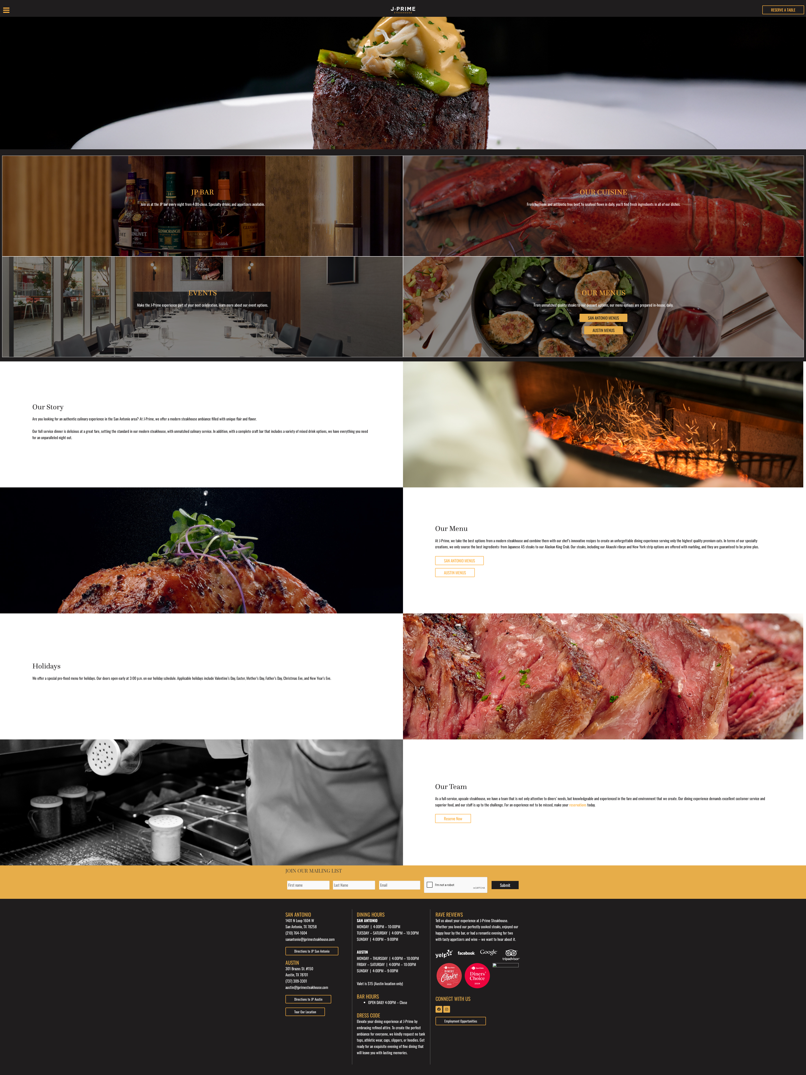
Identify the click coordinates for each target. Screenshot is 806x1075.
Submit (505, 885)
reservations (577, 804)
